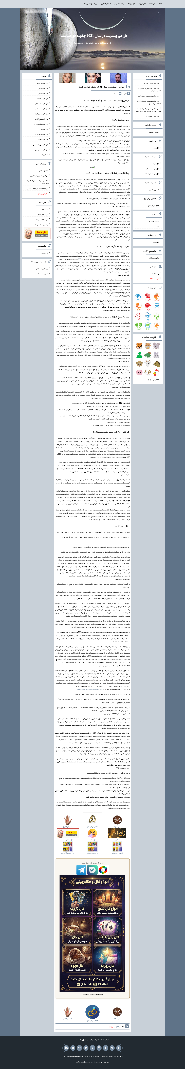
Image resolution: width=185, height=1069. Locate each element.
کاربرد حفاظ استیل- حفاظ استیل (37, 188)
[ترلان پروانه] (93, 78)
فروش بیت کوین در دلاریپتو (39, 175)
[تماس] (92, 1048)
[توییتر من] (85, 1048)
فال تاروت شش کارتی (41, 124)
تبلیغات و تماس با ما (90, 3)
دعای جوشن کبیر (153, 221)
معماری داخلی (43, 170)
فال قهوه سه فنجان (152, 168)
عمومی (116, 1026)
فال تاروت (142, 3)
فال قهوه (156, 163)
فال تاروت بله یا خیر (41, 149)
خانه (160, 3)
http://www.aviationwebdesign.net (89, 689)
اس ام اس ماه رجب (152, 116)
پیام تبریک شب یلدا (41, 224)
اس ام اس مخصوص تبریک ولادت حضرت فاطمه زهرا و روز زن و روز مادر (148, 110)
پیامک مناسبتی (119, 3)
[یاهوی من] (118, 1048)
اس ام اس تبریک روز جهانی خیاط (148, 96)
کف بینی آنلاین (154, 189)
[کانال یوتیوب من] (72, 1048)
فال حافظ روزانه (43, 214)
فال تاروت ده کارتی (41, 134)
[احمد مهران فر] (118, 78)
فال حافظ (152, 3)
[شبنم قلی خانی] (67, 78)
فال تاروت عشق (43, 139)
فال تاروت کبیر (43, 88)
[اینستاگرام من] (99, 1048)
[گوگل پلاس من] (79, 1048)
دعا (158, 226)
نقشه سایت (80, 1062)
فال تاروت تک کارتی (41, 103)
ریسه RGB (155, 273)
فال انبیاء (156, 148)
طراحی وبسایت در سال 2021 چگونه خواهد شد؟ (93, 35)
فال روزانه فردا (43, 273)
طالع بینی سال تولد (152, 379)
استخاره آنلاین (106, 3)
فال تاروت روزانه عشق (40, 144)
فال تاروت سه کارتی (41, 108)
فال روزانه (131, 3)
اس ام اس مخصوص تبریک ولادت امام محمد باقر (149, 89)
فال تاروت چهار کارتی (41, 114)
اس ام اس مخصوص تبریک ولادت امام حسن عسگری (149, 102)
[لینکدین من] (66, 1048)
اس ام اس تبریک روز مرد (150, 83)
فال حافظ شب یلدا (42, 219)
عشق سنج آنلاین (153, 258)
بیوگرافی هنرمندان (42, 268)
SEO (79, 259)
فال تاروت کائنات (42, 98)
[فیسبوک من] (105, 1048)
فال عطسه (44, 253)
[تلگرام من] (112, 1048)
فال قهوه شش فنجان (152, 174)
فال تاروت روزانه (42, 83)
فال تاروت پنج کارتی (41, 119)
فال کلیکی (155, 242)
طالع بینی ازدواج (153, 205)
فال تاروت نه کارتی (42, 129)
